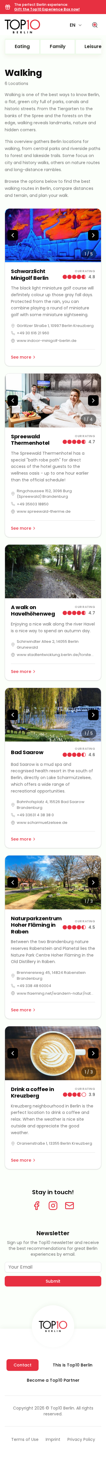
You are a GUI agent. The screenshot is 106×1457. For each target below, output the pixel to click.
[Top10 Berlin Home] (53, 1326)
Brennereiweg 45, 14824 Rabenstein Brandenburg (51, 975)
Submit (53, 1281)
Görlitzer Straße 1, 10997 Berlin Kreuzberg (55, 325)
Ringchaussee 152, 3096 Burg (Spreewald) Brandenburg (44, 494)
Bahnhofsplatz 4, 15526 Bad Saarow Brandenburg (51, 804)
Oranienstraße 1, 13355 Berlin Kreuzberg (54, 1143)
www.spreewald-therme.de (44, 511)
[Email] (69, 1205)
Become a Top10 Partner (53, 1380)
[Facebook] (36, 1205)
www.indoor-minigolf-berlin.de (47, 340)
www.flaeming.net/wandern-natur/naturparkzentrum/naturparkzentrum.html (56, 993)
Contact (23, 1365)
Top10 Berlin (62, 1408)
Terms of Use (25, 1439)
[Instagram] (53, 1205)
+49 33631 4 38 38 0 (35, 815)
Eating (22, 46)
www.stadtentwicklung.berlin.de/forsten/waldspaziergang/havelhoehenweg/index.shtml (56, 654)
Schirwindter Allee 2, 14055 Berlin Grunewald (48, 644)
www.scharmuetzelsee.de (42, 822)
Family (58, 46)
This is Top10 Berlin (72, 1365)
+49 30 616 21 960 (33, 333)
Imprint (53, 1439)
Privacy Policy (81, 1439)
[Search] (94, 25)
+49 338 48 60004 (34, 986)
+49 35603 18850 (33, 504)
